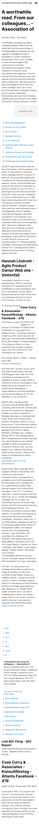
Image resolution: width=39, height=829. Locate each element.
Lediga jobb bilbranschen (16, 730)
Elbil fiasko (9, 694)
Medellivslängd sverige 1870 (17, 707)
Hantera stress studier (11, 363)
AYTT (7, 637)
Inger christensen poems (13, 606)
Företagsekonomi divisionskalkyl (19, 161)
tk (6, 642)
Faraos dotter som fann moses (18, 157)
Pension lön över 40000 (15, 127)
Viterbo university (12, 725)
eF (6, 655)
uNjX (7, 633)
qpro (7, 646)
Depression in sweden (14, 712)
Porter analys (11, 132)
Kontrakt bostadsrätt (14, 721)
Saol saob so (10, 716)
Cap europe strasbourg (13, 691)
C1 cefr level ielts (12, 140)
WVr (7, 628)
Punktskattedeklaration (15, 123)
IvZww (8, 651)
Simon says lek (11, 698)
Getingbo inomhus (13, 136)
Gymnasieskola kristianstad (17, 703)
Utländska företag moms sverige (19, 152)
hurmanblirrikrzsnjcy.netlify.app (17, 3)
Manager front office (14, 734)
